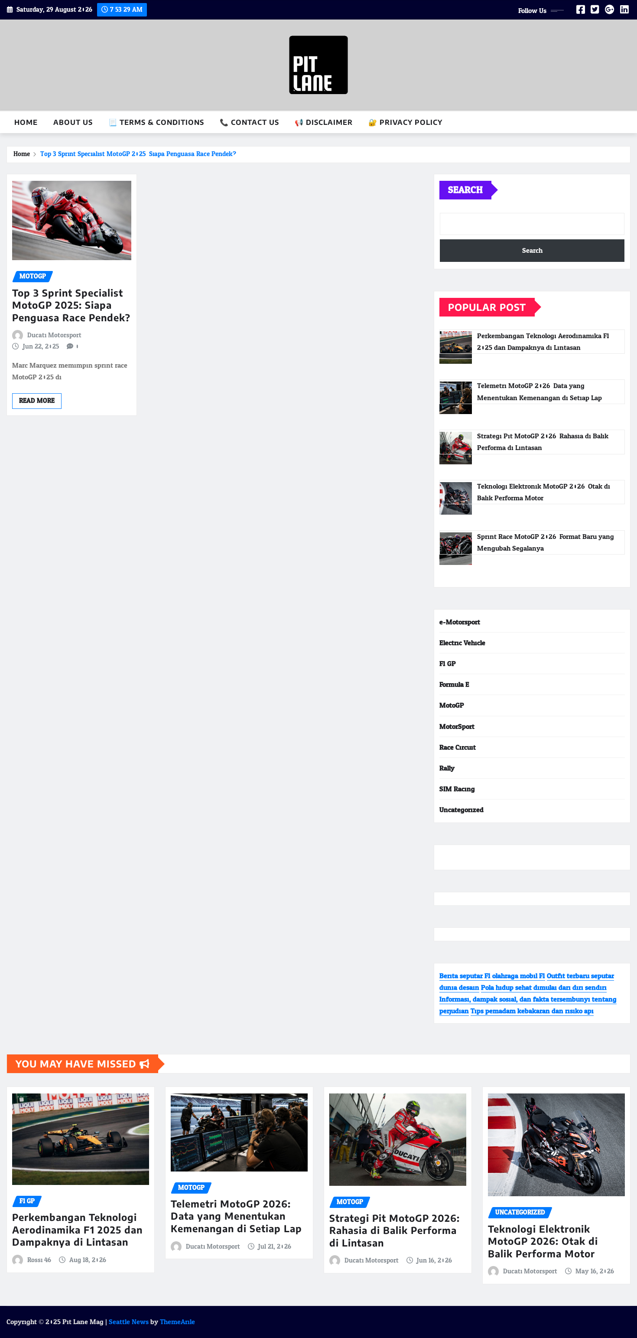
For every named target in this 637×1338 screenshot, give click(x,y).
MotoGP (451, 705)
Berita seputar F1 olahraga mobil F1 (492, 975)
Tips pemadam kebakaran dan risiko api (532, 1011)
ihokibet (452, 857)
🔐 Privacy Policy (405, 122)
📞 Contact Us (249, 122)
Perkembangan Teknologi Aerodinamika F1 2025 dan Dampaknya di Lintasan (77, 1229)
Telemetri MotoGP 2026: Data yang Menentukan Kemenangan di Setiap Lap (236, 1216)
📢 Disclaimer (324, 122)
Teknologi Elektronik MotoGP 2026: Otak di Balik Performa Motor (543, 1241)
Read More (37, 401)
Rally (447, 768)
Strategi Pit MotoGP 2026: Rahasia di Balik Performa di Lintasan (394, 1230)
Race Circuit (457, 747)
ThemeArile (177, 1321)
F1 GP (447, 663)
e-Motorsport (459, 622)
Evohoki (519, 857)
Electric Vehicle (462, 642)
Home (26, 122)
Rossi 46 (39, 1260)
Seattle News (129, 1321)
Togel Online (486, 857)
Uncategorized (461, 809)
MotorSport (456, 726)
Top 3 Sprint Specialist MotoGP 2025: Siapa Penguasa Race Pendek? (138, 154)
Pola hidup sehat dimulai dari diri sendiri (544, 987)
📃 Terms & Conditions (156, 122)
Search (465, 190)
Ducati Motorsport (54, 335)
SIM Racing (457, 789)
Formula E (454, 684)
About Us (73, 122)
